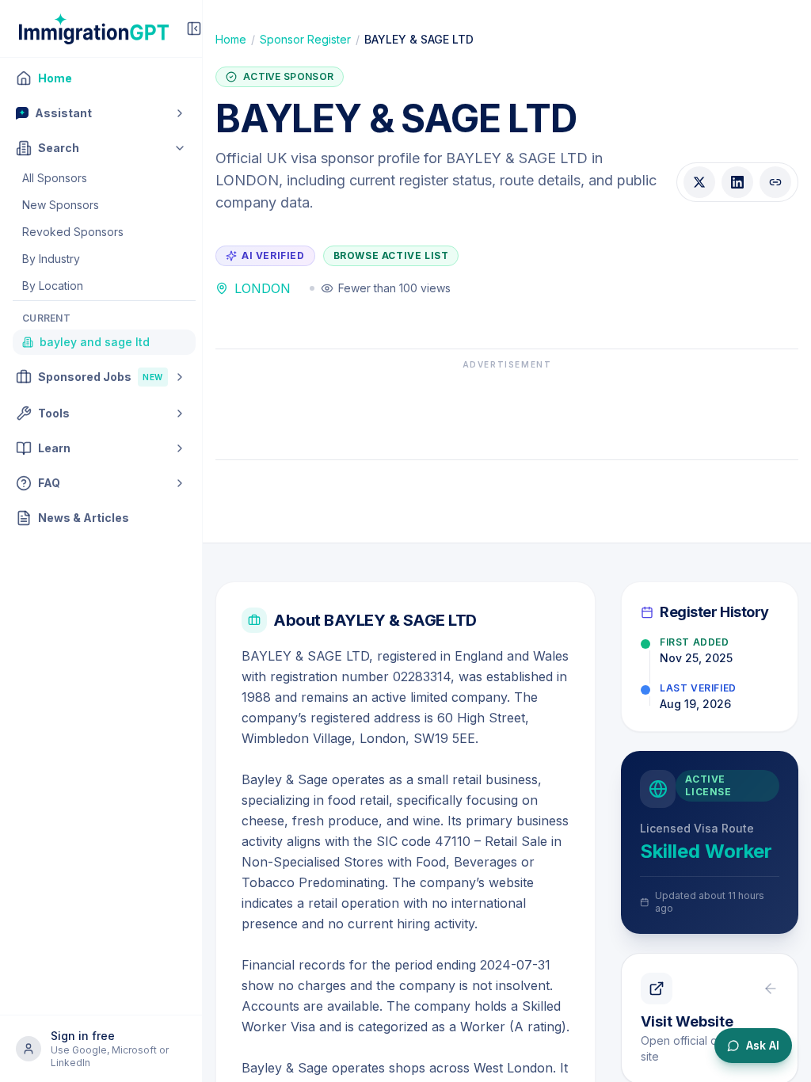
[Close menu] (194, 28)
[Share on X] (699, 182)
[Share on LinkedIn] (737, 182)
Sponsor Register (305, 39)
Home (230, 39)
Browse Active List (391, 255)
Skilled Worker (706, 851)
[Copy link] (775, 182)
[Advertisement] (507, 410)
